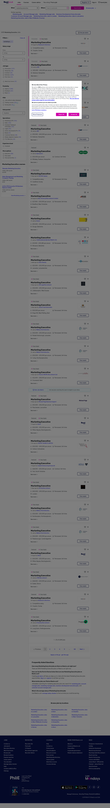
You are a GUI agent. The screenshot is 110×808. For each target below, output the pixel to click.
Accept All (74, 114)
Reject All (61, 114)
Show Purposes (37, 114)
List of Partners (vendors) (39, 110)
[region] (55, 100)
